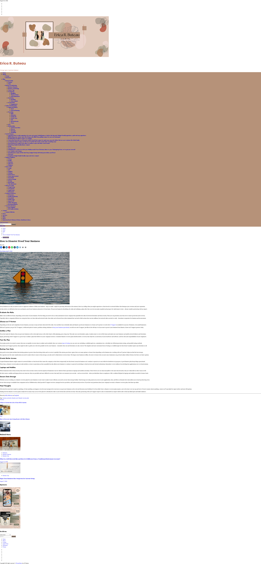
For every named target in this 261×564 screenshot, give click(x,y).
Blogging (13, 93)
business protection (7, 398)
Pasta (31, 152)
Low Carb (15, 151)
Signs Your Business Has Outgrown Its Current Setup (17, 478)
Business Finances (12, 87)
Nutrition (10, 162)
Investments (11, 188)
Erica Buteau (3, 251)
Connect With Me (10, 212)
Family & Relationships (11, 106)
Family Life (13, 117)
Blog (4, 79)
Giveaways (11, 195)
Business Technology (13, 88)
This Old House (12, 184)
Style (9, 84)
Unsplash (16, 395)
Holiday (41, 149)
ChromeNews (19, 563)
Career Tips (11, 90)
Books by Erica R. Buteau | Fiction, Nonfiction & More (17, 220)
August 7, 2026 (3, 481)
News (4, 218)
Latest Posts (5, 544)
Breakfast (20, 138)
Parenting (10, 112)
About (4, 74)
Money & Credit (9, 185)
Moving (10, 181)
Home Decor (11, 174)
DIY (9, 170)
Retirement (11, 192)
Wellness (10, 165)
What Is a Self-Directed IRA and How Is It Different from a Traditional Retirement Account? (30, 459)
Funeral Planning (15, 110)
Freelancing (11, 91)
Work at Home (14, 95)
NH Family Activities (13, 209)
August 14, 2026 (4, 462)
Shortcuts (10, 154)
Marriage (13, 131)
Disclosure (8, 77)
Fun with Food (11, 148)
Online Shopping (12, 203)
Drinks (9, 146)
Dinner (19, 145)
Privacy (7, 76)
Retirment (5, 453)
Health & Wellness (10, 157)
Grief (12, 109)
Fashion (10, 82)
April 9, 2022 (9, 251)
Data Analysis (14, 101)
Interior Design (12, 179)
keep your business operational (61, 327)
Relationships (11, 126)
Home (4, 73)
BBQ (34, 137)
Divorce (13, 129)
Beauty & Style (9, 81)
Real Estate (11, 182)
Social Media (11, 102)
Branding (13, 99)
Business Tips (6, 237)
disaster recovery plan (24, 398)
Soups (23, 156)
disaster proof (15, 398)
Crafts (9, 168)
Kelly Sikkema (8, 395)
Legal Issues (11, 190)
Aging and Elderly (12, 107)
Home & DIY (8, 167)
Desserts (29, 143)
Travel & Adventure (10, 206)
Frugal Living (11, 187)
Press (4, 213)
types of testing (66, 343)
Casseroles (44, 140)
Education (13, 115)
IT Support (113, 325)
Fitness (10, 159)
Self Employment (15, 96)
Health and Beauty (13, 196)
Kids (12, 120)
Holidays (10, 173)
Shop (4, 217)
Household (11, 178)
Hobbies (10, 171)
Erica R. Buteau (13, 63)
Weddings (13, 132)
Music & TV (11, 201)
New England (11, 207)
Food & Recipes (9, 134)
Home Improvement (13, 176)
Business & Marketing (11, 85)
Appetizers (47, 135)
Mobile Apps (11, 199)
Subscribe (2, 226)
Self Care (10, 163)
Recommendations (13, 204)
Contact (5, 210)
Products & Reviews (10, 193)
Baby (12, 113)
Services (5, 215)
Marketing (10, 98)
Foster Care (14, 118)
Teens (12, 123)
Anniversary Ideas (15, 127)
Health (10, 160)
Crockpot (32, 142)
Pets (9, 124)
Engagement (14, 104)
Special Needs (14, 121)
